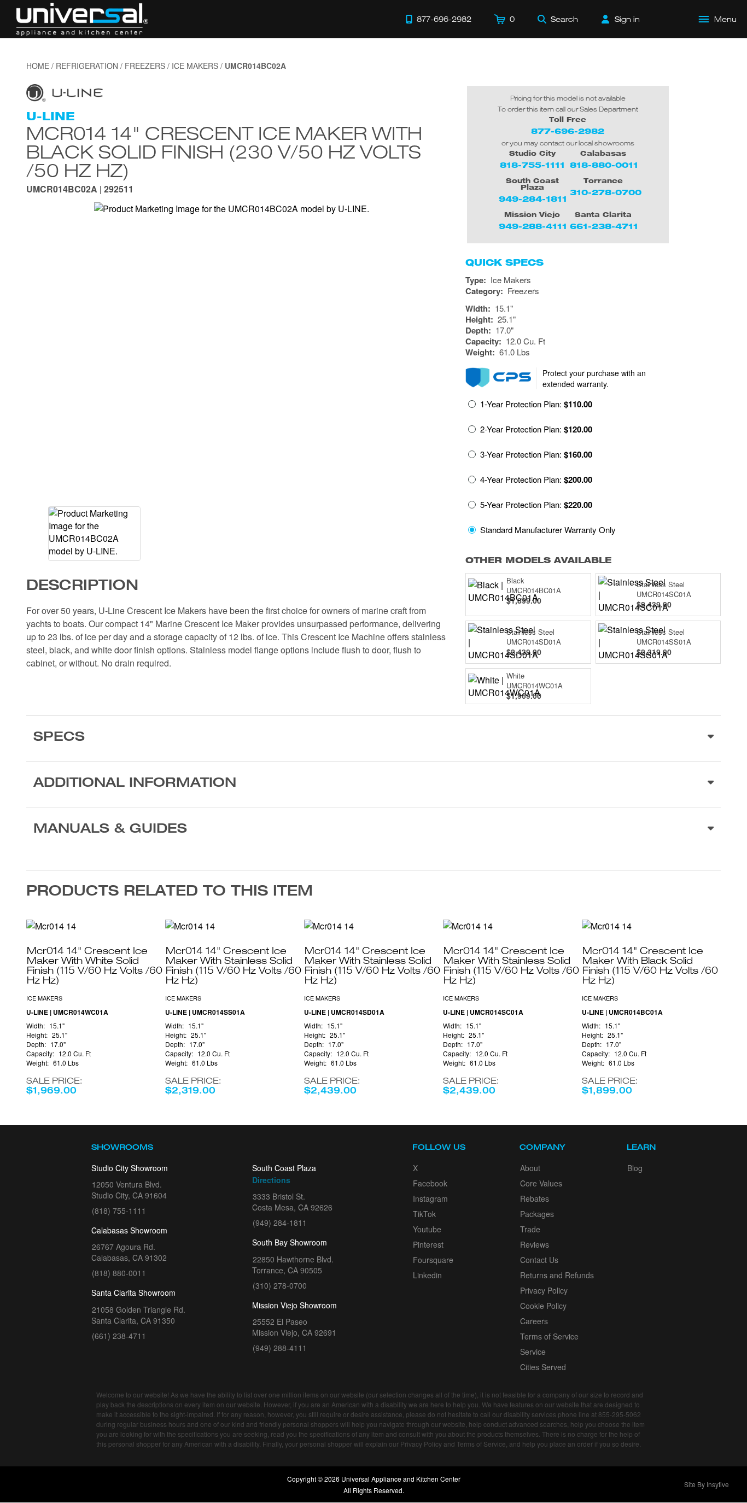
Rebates (534, 1198)
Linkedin (427, 1275)
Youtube (427, 1229)
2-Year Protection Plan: (536, 429)
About (530, 1167)
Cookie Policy (543, 1305)
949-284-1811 (533, 199)
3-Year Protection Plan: (536, 454)
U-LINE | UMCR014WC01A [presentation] (67, 1012)
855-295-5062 (619, 1414)
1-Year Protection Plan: (536, 404)
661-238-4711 (604, 226)
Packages (537, 1213)
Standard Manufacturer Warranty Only (548, 529)
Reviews (534, 1244)
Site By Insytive (706, 1484)
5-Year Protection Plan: (536, 505)
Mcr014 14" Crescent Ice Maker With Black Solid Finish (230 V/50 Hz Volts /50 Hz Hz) (224, 151)
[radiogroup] (593, 470)
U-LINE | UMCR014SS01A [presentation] (205, 1012)
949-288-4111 (533, 226)
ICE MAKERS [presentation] (44, 997)
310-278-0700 (605, 192)
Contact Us (539, 1259)
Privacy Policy (544, 1290)
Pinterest (428, 1244)
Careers (534, 1320)
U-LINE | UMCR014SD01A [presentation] (344, 1012)
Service (533, 1351)
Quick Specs (504, 262)
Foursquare (433, 1259)
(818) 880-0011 (119, 1272)
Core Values (541, 1183)
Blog (635, 1167)
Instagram (430, 1198)
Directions (271, 1179)
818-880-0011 (604, 165)
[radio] (530, 407)
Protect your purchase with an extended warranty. (594, 378)
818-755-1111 (532, 165)
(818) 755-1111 (119, 1210)
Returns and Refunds (557, 1275)
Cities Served (543, 1366)
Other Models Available (538, 560)
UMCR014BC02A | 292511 (79, 190)
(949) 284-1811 (280, 1222)
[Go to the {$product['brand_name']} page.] (64, 91)
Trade (530, 1229)
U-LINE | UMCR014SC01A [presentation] (483, 1012)
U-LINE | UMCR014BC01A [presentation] (622, 1012)
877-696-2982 (567, 131)
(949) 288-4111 (280, 1347)
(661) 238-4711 (119, 1335)
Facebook (430, 1183)
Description (82, 587)
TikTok (424, 1213)
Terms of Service (549, 1336)
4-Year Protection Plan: (536, 479)
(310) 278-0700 (280, 1285)
